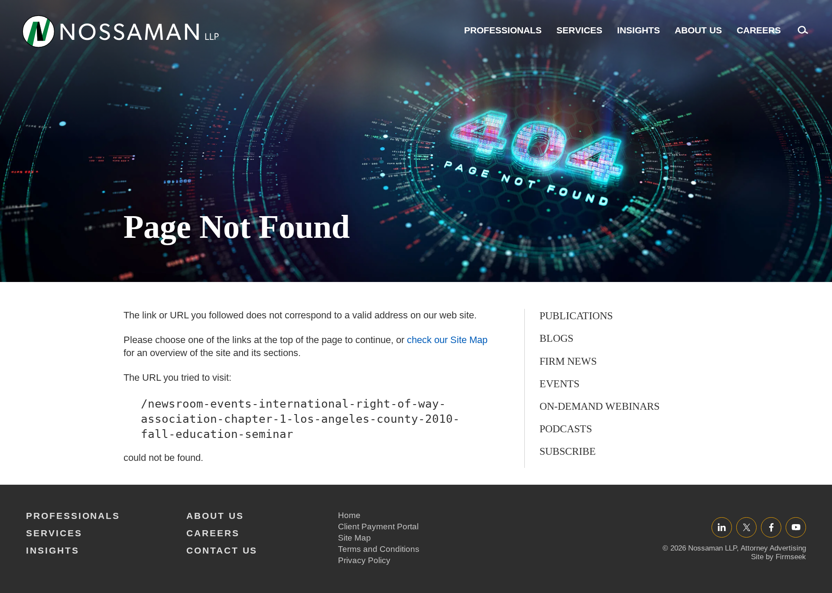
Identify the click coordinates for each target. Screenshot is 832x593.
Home (349, 515)
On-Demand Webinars (600, 406)
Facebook (771, 527)
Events (559, 383)
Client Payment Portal (378, 526)
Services (579, 30)
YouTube (796, 527)
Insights (638, 30)
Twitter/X (746, 527)
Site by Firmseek (778, 557)
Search (800, 34)
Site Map (354, 537)
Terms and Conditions (378, 549)
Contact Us (221, 550)
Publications (576, 315)
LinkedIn (722, 527)
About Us (698, 30)
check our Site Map (447, 339)
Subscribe (568, 451)
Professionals (503, 30)
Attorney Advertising (773, 548)
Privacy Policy (364, 560)
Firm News (568, 361)
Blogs (556, 338)
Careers (759, 30)
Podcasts (566, 428)
